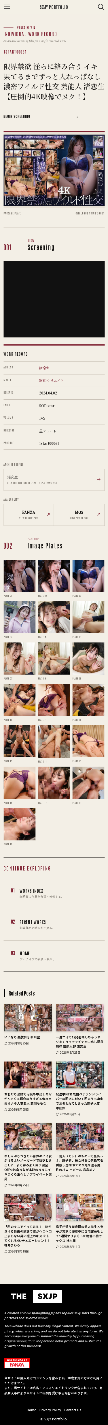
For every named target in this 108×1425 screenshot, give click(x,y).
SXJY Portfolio (54, 7)
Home (31, 1410)
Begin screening (40, 116)
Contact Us (72, 1410)
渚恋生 (44, 367)
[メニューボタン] (7, 7)
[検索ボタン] (101, 7)
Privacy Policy (50, 1410)
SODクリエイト (51, 380)
